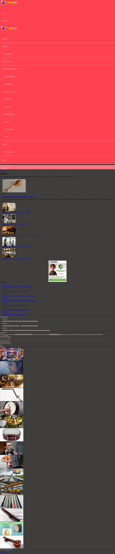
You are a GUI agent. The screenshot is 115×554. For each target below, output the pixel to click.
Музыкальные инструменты (10, 69)
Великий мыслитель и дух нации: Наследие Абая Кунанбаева (16, 212)
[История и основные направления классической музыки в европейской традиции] (9, 234)
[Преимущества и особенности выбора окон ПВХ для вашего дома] (9, 245)
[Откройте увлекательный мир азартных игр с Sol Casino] (11, 387)
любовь (42, 334)
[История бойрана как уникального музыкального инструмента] (11, 414)
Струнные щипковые (9, 114)
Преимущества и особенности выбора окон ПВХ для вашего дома (17, 246)
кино (35, 334)
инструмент (13, 334)
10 (0, 340)
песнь (77, 334)
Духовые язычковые (9, 129)
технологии (89, 334)
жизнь (10, 334)
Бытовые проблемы (9, 151)
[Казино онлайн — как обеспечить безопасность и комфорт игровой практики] (11, 360)
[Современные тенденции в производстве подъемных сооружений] (11, 494)
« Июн (1, 346)
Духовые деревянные (10, 91)
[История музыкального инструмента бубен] (11, 534)
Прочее (4, 144)
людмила (44, 334)
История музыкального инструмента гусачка (18, 197)
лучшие (39, 334)
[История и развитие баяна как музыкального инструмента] (11, 467)
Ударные (7, 121)
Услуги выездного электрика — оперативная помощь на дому (16, 223)
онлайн (69, 334)
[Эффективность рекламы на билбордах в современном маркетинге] (11, 481)
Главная (2, 170)
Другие (6, 136)
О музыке (4, 46)
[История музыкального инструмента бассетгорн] (11, 400)
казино (33, 334)
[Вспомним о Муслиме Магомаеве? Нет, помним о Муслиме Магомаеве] (11, 454)
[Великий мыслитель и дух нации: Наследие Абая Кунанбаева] (9, 211)
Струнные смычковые (10, 76)
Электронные (8, 99)
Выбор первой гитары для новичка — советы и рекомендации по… (17, 258)
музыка (47, 334)
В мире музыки (8, 53)
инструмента (20, 334)
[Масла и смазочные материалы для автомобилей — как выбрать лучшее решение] (11, 427)
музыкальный (63, 334)
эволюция (99, 334)
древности (6, 334)
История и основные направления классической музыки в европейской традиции (20, 235)
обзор (67, 334)
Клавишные (7, 106)
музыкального (54, 334)
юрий (102, 334)
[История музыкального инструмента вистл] (11, 507)
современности (85, 334)
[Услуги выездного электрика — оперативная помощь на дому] (9, 222)
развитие (80, 334)
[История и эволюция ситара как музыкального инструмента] (11, 548)
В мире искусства (7, 61)
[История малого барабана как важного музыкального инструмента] (11, 441)
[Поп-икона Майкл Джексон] (11, 374)
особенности (73, 334)
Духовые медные (9, 84)
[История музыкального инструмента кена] (11, 521)
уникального (94, 334)
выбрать (1, 334)
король (37, 334)
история (28, 334)
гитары (4, 334)
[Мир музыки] (9, 4)
